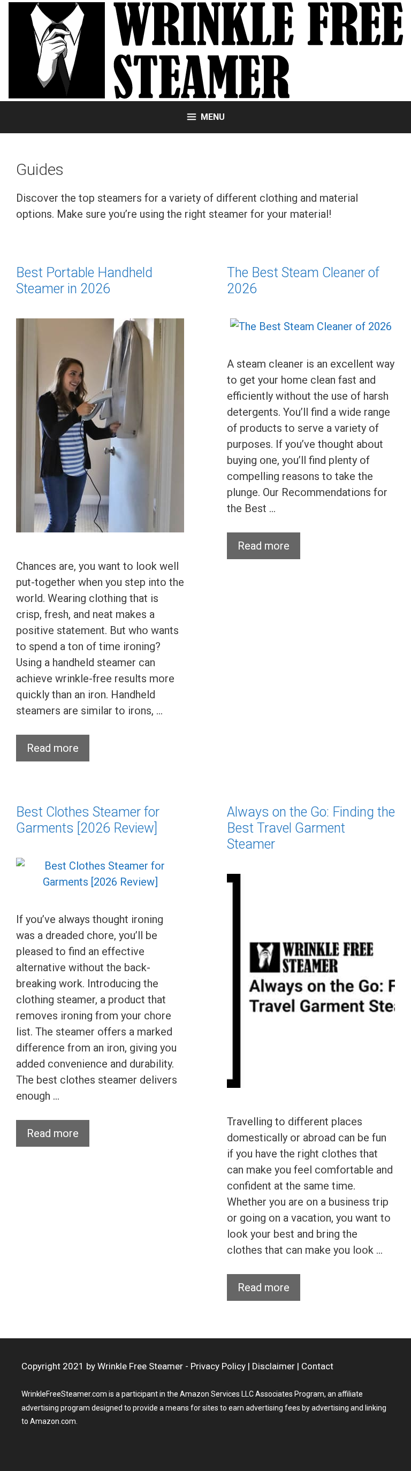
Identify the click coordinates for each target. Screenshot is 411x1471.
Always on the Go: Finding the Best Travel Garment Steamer (311, 828)
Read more (53, 748)
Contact (317, 1366)
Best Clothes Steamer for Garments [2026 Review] (87, 820)
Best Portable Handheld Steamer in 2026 (84, 280)
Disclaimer (273, 1366)
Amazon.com (53, 1421)
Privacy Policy (218, 1366)
